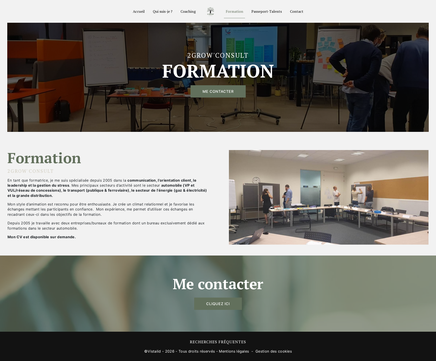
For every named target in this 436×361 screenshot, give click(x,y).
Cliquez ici (218, 303)
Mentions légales (234, 351)
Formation (234, 11)
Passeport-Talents (266, 11)
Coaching (188, 11)
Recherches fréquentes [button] (218, 341)
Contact (296, 11)
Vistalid (154, 351)
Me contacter (218, 91)
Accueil (139, 11)
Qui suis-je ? (162, 11)
